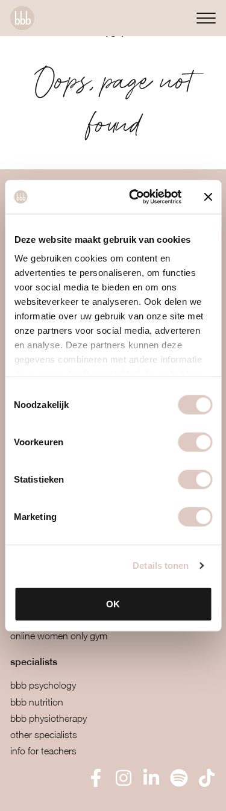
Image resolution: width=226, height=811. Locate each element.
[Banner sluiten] (208, 197)
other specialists (43, 734)
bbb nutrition (36, 702)
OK (113, 603)
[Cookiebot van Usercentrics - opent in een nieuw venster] (134, 197)
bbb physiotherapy (48, 718)
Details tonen (161, 565)
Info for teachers (43, 750)
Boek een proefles (72, 793)
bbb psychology (43, 685)
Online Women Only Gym (58, 635)
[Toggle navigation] (206, 18)
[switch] (195, 441)
